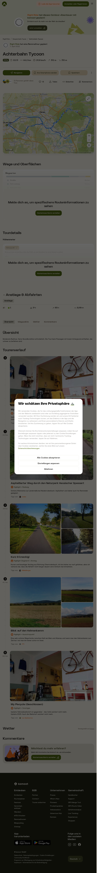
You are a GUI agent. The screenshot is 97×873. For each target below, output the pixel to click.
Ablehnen (48, 469)
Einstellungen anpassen (48, 463)
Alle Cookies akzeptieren (48, 457)
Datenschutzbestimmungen (29, 448)
